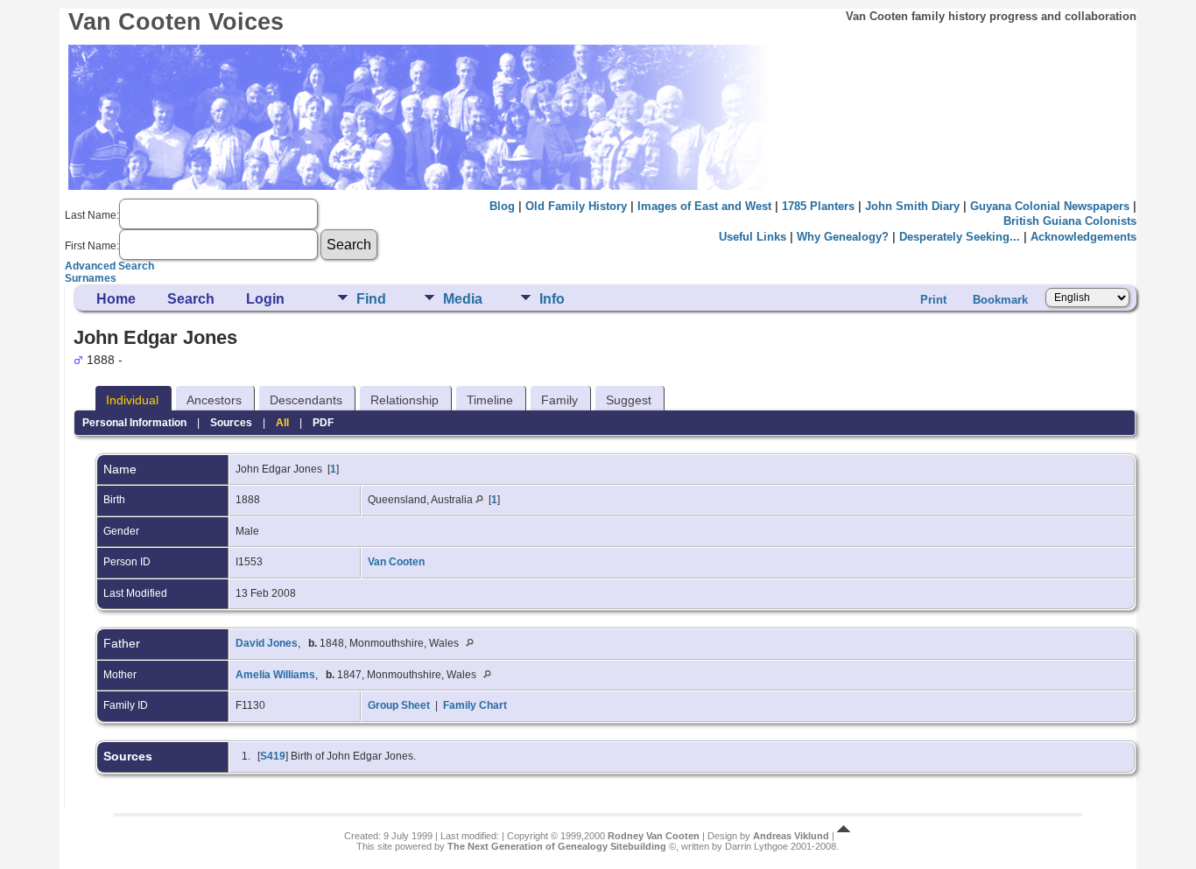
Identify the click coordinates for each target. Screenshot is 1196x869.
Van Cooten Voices (176, 22)
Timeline (490, 400)
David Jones (267, 643)
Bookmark (1000, 299)
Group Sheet (399, 705)
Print (933, 299)
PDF (323, 423)
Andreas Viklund (791, 835)
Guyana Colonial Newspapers (1049, 206)
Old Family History (576, 206)
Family (559, 400)
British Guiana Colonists (1069, 221)
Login (265, 298)
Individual (132, 400)
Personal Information (134, 423)
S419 (272, 756)
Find (371, 298)
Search (191, 298)
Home (116, 298)
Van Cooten (396, 562)
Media (462, 298)
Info (552, 298)
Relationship (404, 400)
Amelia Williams (275, 675)
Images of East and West (704, 206)
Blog (502, 206)
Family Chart (475, 705)
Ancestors (214, 400)
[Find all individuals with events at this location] (479, 500)
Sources (231, 423)
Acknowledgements (1083, 236)
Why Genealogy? (843, 236)
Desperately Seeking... (959, 236)
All (282, 423)
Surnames (90, 278)
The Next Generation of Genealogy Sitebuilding (556, 846)
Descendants (306, 400)
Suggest (628, 400)
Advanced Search (109, 266)
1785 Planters (818, 206)
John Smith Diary (912, 206)
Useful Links (752, 236)
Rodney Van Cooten (654, 835)
